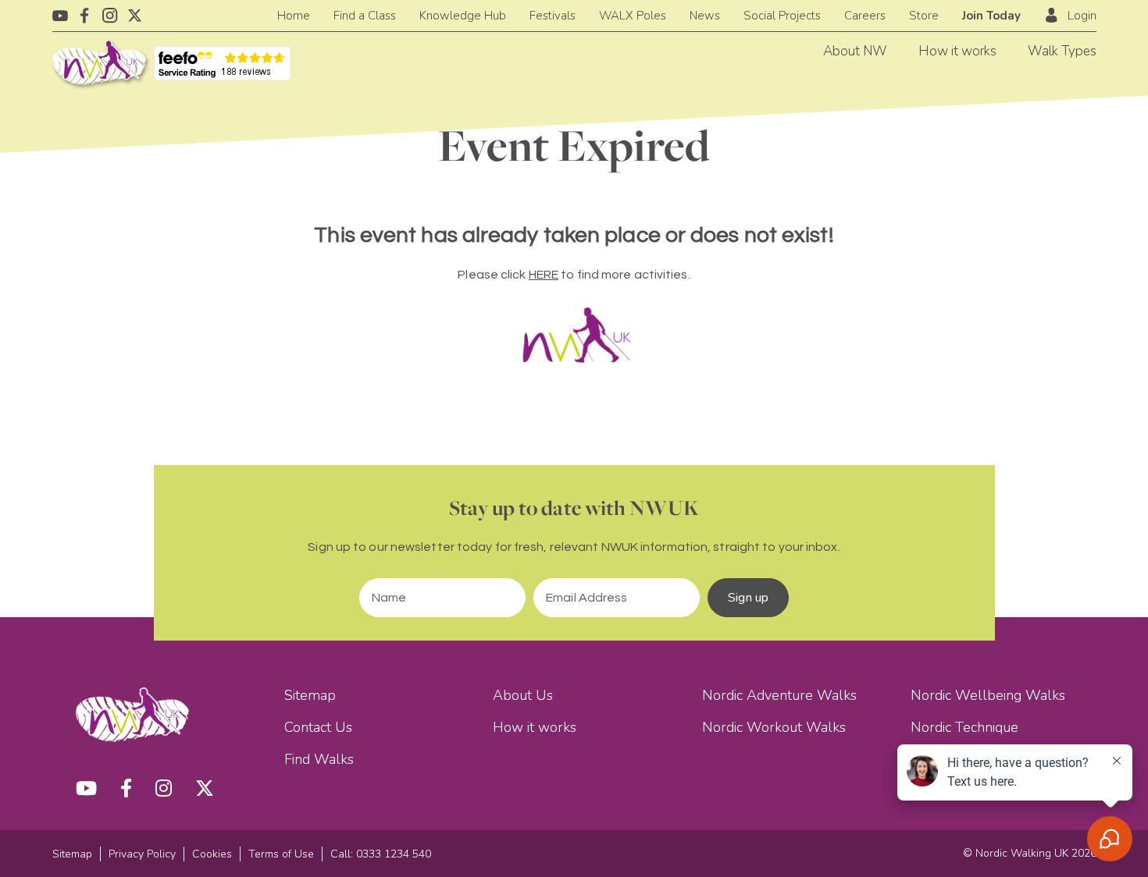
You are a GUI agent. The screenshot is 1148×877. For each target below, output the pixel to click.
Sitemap (310, 695)
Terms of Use (281, 854)
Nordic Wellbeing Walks (988, 695)
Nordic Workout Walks (774, 727)
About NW (855, 51)
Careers (865, 15)
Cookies (212, 854)
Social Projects (782, 15)
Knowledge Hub (462, 15)
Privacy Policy (142, 854)
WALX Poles (632, 15)
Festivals (552, 15)
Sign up (748, 597)
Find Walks (319, 759)
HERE (543, 274)
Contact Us (318, 727)
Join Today (991, 15)
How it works (957, 51)
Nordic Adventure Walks (779, 695)
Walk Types (1062, 51)
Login (1082, 15)
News (705, 15)
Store (924, 15)
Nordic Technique (964, 727)
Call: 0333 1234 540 (380, 854)
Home (293, 15)
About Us (523, 695)
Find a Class (364, 15)
